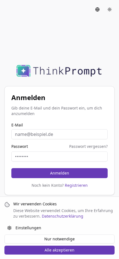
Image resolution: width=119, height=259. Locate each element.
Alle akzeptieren (59, 250)
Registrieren (76, 185)
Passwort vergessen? (88, 146)
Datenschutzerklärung (62, 216)
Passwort (19, 146)
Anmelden (59, 173)
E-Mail (17, 125)
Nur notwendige (59, 238)
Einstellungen (28, 227)
